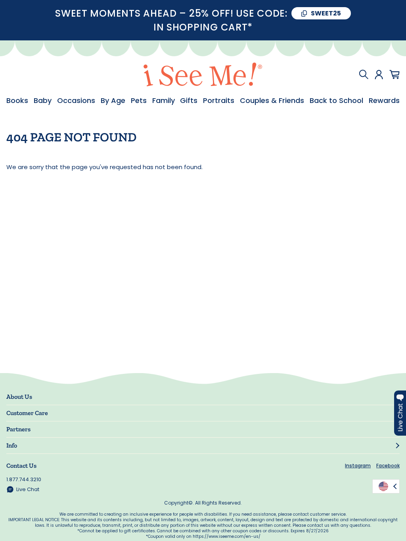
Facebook (388, 465)
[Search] (363, 74)
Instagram (358, 465)
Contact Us (21, 465)
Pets (139, 100)
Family (163, 100)
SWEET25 (326, 13)
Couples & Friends (272, 100)
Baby (43, 100)
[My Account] (379, 74)
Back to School (336, 100)
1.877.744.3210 (23, 479)
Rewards (384, 100)
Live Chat (27, 489)
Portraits (218, 100)
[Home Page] (203, 74)
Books (17, 100)
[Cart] (394, 74)
